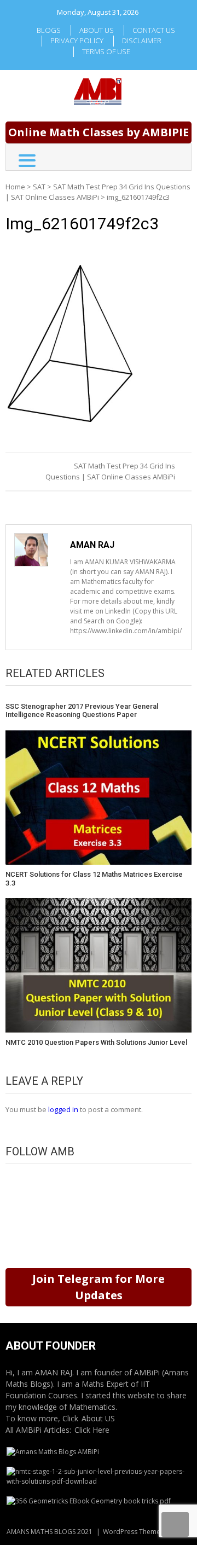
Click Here (91, 1430)
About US (98, 1418)
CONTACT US (153, 30)
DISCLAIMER (141, 40)
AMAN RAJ (92, 545)
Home (15, 187)
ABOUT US (96, 30)
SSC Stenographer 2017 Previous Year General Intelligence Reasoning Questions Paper (81, 710)
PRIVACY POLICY (76, 40)
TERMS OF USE (106, 51)
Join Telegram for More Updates (98, 1287)
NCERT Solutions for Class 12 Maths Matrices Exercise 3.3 (94, 878)
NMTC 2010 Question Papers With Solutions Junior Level (96, 1042)
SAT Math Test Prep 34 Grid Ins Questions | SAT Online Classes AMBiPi (97, 192)
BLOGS (49, 30)
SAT (39, 187)
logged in (63, 1109)
